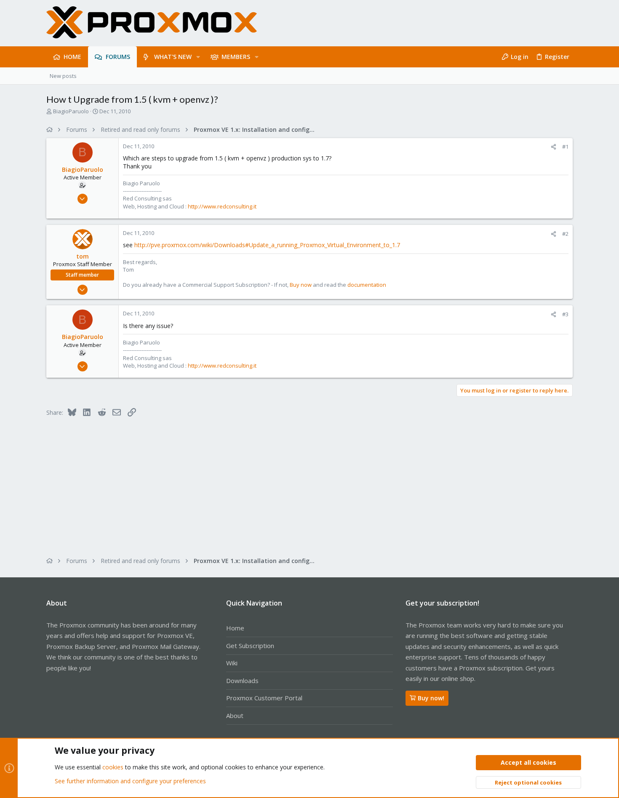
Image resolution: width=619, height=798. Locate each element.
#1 (565, 146)
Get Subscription (250, 645)
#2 (565, 234)
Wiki (231, 663)
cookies (112, 767)
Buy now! (431, 698)
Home (235, 628)
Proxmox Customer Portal (264, 698)
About (234, 715)
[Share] (553, 147)
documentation (366, 284)
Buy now (301, 284)
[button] (198, 57)
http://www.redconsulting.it (222, 206)
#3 (565, 314)
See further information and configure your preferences (130, 781)
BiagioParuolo (71, 111)
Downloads (242, 680)
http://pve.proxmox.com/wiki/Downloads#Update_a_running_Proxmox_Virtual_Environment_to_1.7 (267, 245)
